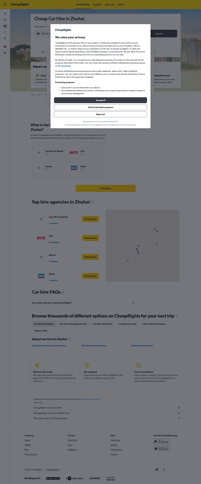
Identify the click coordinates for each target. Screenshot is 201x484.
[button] (100, 100)
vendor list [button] (65, 66)
